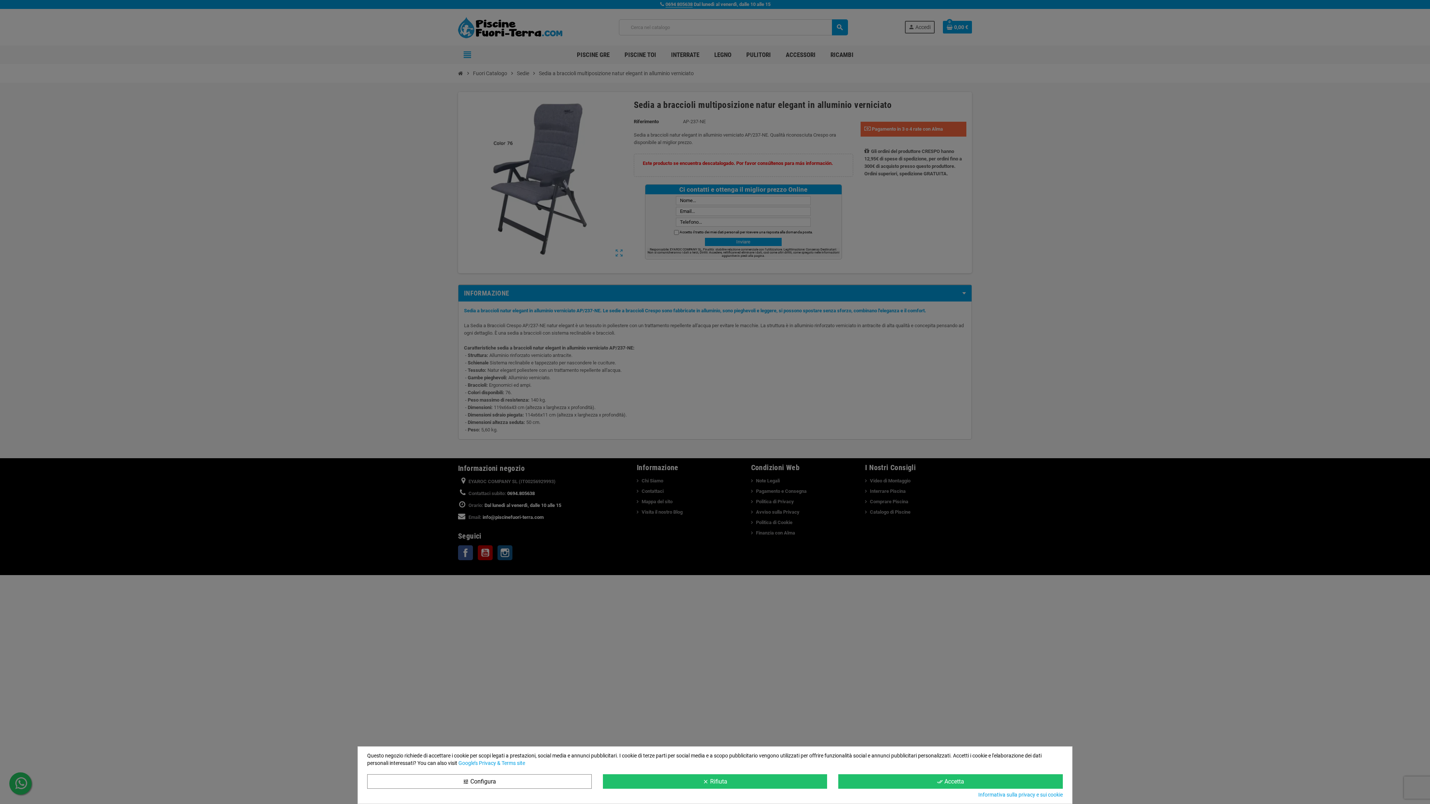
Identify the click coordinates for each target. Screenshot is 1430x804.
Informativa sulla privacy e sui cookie (1020, 795)
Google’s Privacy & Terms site (491, 763)
